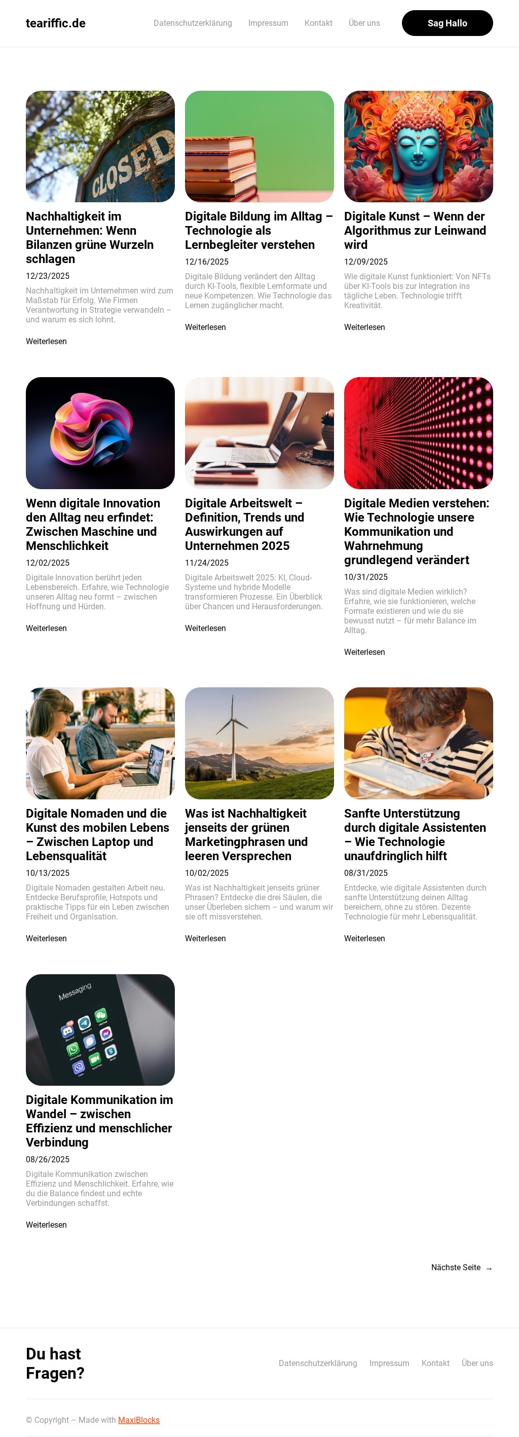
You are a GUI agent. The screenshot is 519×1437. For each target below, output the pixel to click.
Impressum (268, 23)
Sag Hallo (447, 23)
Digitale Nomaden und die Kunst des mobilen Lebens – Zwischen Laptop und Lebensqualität (97, 834)
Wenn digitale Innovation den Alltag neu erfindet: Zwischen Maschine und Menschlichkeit (93, 524)
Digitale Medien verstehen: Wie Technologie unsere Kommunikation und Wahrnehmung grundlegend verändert (417, 531)
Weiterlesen (46, 341)
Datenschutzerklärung (193, 23)
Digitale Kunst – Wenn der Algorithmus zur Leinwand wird (415, 230)
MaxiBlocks (139, 1420)
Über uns (364, 23)
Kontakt (318, 23)
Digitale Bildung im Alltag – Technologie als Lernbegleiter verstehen (259, 230)
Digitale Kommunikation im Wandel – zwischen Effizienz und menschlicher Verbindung (99, 1121)
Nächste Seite (462, 1267)
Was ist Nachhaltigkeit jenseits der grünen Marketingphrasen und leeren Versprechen (246, 834)
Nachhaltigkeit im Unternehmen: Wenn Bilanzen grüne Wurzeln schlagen (90, 237)
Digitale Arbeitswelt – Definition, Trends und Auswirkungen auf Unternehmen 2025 (245, 524)
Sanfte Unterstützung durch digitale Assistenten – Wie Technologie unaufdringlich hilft (415, 834)
